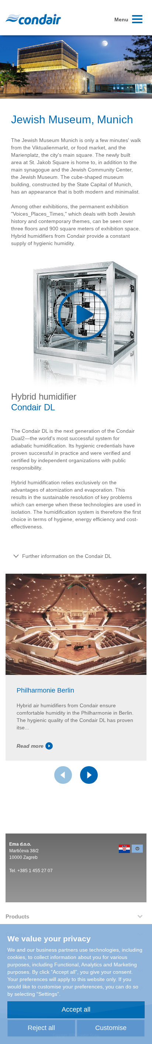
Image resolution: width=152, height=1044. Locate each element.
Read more (30, 746)
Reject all (41, 1027)
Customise (111, 1027)
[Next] (89, 775)
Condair (33, 19)
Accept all (76, 1009)
